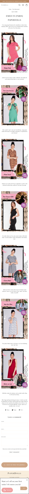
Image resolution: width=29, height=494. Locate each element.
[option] (14, 1)
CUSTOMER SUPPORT (14, 477)
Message (3, 436)
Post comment (15, 452)
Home (10, 9)
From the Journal (15, 9)
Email (2, 429)
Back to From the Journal (15, 464)
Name (2, 421)
